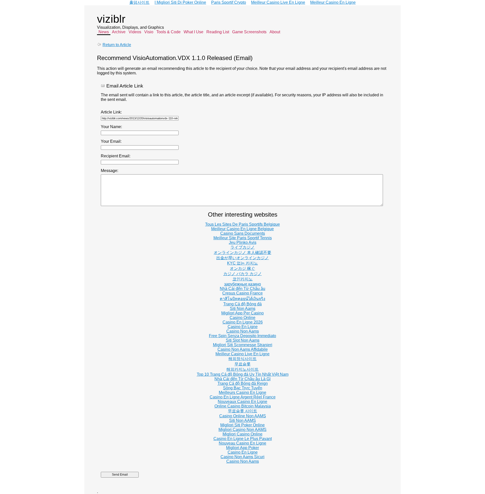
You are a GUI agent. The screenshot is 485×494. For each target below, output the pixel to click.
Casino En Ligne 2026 (243, 322)
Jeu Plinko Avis (242, 242)
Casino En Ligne (243, 327)
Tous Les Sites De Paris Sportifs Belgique (242, 224)
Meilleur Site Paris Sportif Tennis (242, 238)
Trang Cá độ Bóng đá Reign (242, 383)
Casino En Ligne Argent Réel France (243, 397)
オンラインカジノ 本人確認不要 (242, 252)
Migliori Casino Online (242, 434)
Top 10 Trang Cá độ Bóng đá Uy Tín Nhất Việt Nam (242, 374)
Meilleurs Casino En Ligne (242, 392)
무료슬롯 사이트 (242, 411)
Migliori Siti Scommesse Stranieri (242, 345)
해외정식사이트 (242, 359)
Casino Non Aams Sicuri (242, 457)
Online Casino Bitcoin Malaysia (242, 406)
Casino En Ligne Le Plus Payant (242, 439)
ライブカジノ (242, 247)
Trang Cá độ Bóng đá (242, 304)
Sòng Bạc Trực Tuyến (242, 388)
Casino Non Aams (242, 331)
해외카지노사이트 (242, 369)
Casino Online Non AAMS (242, 416)
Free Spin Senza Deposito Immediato (242, 336)
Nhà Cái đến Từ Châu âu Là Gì (242, 379)
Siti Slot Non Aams (242, 340)
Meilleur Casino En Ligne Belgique (242, 229)
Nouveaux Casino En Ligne (242, 401)
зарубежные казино (242, 284)
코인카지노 (242, 279)
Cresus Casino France (242, 293)
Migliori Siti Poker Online (242, 425)
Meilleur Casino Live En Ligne (242, 354)
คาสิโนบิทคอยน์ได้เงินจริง (242, 299)
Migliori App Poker (242, 448)
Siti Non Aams (242, 308)
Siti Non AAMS (242, 420)
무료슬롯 (242, 364)
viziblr (111, 19)
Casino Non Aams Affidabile (242, 349)
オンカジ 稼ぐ (242, 268)
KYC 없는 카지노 (242, 263)
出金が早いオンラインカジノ (242, 258)
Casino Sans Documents (242, 233)
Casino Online (242, 317)
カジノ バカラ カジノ (242, 274)
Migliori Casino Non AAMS (242, 429)
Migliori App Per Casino (242, 313)
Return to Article (117, 45)
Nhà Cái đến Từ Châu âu (242, 288)
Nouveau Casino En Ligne (242, 443)
